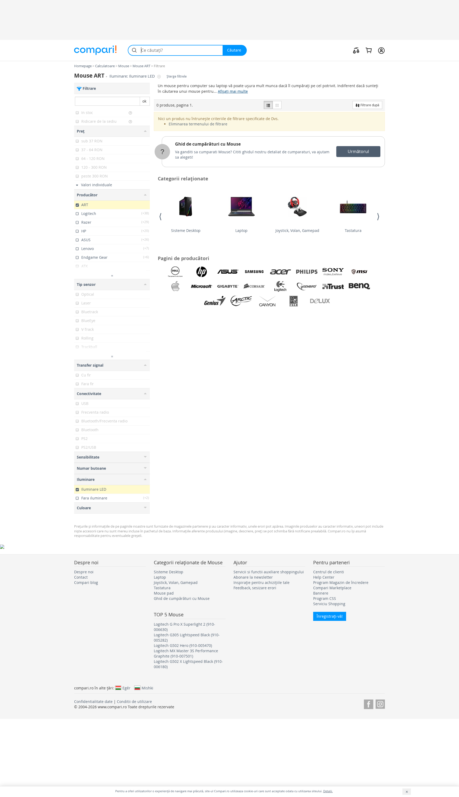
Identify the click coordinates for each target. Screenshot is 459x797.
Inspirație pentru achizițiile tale (261, 582)
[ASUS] (228, 271)
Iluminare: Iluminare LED (132, 76)
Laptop (241, 230)
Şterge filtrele (177, 76)
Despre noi (84, 571)
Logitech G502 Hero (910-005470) (183, 645)
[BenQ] (359, 286)
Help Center (323, 577)
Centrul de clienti (328, 571)
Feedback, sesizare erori (254, 587)
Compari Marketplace (332, 587)
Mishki (147, 687)
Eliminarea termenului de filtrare (198, 123)
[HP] (201, 271)
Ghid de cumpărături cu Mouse (208, 144)
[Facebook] (368, 703)
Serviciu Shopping (329, 603)
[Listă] (268, 105)
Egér (126, 687)
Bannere (320, 593)
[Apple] (175, 286)
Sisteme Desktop (186, 230)
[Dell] (175, 271)
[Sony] (333, 271)
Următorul (358, 151)
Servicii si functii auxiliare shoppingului (268, 571)
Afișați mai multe (233, 91)
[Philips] (306, 271)
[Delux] (320, 301)
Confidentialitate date (93, 701)
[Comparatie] (356, 50)
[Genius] (215, 301)
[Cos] (369, 50)
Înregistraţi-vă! (330, 616)
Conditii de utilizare (134, 701)
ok (144, 101)
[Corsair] (254, 286)
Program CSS (324, 598)
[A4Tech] (293, 301)
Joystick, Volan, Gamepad (297, 230)
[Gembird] (306, 286)
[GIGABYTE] (228, 286)
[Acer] (280, 271)
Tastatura (353, 230)
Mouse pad (164, 593)
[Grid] (277, 105)
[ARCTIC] (241, 301)
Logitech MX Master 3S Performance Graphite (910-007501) (186, 653)
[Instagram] (380, 703)
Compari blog (86, 582)
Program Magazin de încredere (340, 582)
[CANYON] (267, 301)
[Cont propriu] (381, 50)
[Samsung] (254, 271)
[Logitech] (280, 286)
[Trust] (333, 286)
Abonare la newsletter (253, 577)
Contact (81, 577)
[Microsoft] (201, 286)
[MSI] (359, 271)
